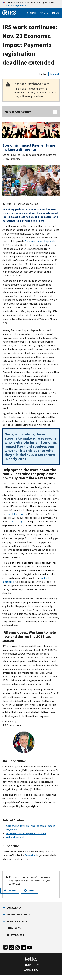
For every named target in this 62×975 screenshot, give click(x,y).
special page (16, 521)
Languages (14, 928)
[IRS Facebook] (5, 946)
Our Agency (14, 907)
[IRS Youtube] (29, 946)
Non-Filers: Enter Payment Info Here (26, 833)
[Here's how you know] (31, 4)
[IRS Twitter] (11, 946)
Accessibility (31, 970)
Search (31, 13)
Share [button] (12, 890)
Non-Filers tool (15, 514)
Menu (55, 13)
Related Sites (15, 935)
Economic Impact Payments (39, 241)
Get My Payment (15, 837)
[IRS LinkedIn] (23, 946)
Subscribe (30, 855)
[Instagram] (17, 946)
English (43, 74)
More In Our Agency (18, 112)
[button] (44, 13)
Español (54, 74)
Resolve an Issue (17, 921)
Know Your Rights (18, 914)
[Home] (9, 12)
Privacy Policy (31, 964)
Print (32, 890)
